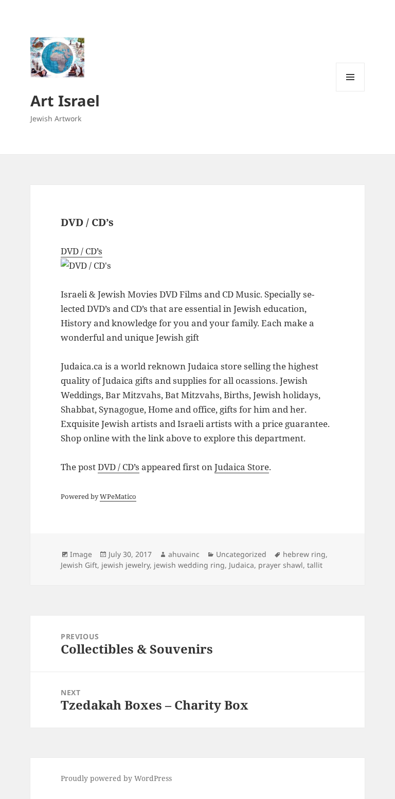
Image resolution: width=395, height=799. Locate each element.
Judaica (241, 565)
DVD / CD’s (81, 251)
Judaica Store (241, 467)
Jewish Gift (79, 565)
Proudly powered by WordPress (116, 778)
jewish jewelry (125, 565)
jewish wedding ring (189, 565)
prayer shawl (280, 565)
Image (81, 554)
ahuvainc (184, 554)
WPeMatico (118, 496)
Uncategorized (241, 554)
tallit (314, 565)
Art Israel (65, 100)
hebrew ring (304, 554)
